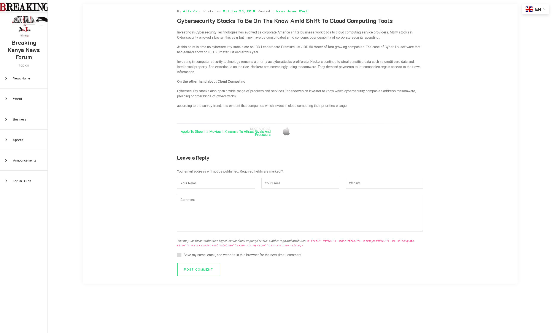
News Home (21, 78)
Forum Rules (22, 180)
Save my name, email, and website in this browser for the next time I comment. (243, 255)
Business (19, 119)
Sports (18, 139)
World (17, 98)
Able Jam (191, 11)
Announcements (25, 160)
